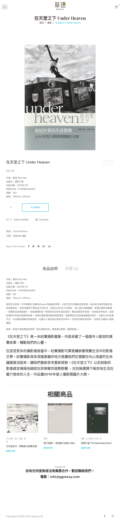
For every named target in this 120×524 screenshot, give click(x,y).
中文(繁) (9, 439)
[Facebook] (28, 246)
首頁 (41, 23)
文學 (97, 439)
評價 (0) (71, 269)
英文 (16, 439)
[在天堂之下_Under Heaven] (60, 97)
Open (4, 7)
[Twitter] (33, 246)
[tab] (50, 269)
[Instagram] (113, 516)
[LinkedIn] (49, 246)
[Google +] (44, 246)
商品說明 (50, 269)
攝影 (49, 23)
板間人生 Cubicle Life (112, 163)
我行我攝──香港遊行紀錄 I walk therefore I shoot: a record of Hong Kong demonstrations (60, 443)
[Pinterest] (38, 246)
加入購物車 (35, 207)
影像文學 (17, 236)
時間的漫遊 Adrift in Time (106, 163)
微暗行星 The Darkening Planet (96, 443)
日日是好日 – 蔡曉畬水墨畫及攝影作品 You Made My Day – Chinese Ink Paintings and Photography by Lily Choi (22, 446)
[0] (116, 7)
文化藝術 (90, 439)
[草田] (60, 6)
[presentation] (6, 427)
